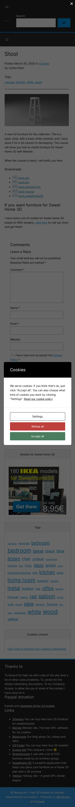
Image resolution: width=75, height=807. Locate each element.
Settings (37, 416)
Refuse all (38, 426)
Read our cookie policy (38, 399)
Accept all (37, 436)
